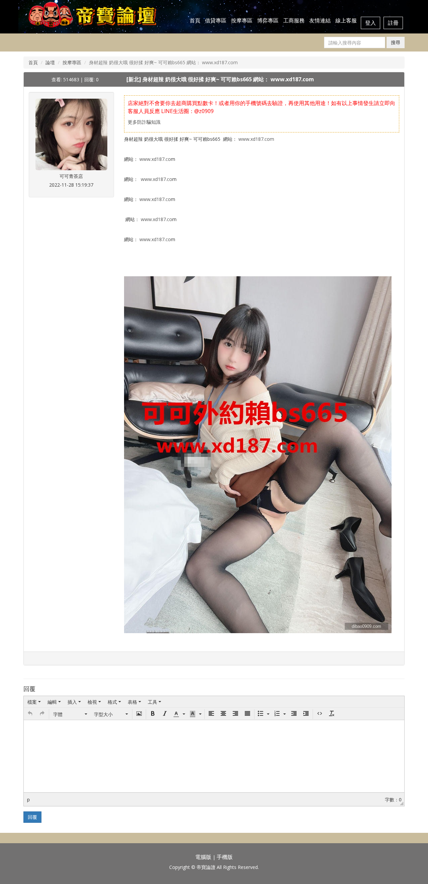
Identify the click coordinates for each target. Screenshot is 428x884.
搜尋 (395, 42)
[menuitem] (34, 702)
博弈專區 (268, 20)
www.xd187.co (155, 159)
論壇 (50, 62)
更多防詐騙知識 (144, 122)
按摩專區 (241, 20)
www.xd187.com (256, 139)
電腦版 (203, 857)
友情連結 (320, 20)
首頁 (195, 20)
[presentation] (34, 701)
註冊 (393, 22)
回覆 (32, 817)
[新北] (134, 79)
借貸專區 (215, 20)
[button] (30, 714)
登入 (370, 22)
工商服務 (294, 20)
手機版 (225, 857)
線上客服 (346, 20)
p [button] (28, 799)
